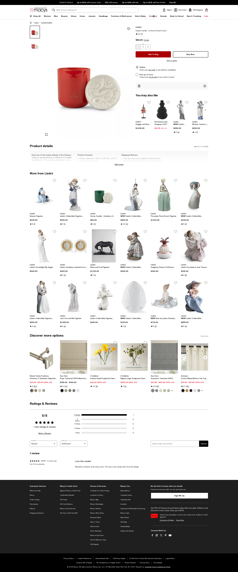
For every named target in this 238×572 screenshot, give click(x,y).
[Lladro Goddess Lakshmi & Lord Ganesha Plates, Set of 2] (73, 245)
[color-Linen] (160, 390)
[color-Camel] (186, 390)
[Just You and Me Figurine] (73, 297)
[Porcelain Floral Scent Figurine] (164, 194)
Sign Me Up (179, 496)
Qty (143, 44)
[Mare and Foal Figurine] (104, 245)
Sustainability (125, 526)
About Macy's (125, 491)
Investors (123, 504)
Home (36, 22)
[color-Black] (61, 390)
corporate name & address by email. (157, 567)
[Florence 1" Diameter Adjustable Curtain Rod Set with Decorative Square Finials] (43, 357)
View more (119, 164)
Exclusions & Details (167, 520)
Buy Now (190, 54)
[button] (81, 82)
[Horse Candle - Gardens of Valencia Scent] (104, 194)
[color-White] (77, 390)
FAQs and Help (35, 491)
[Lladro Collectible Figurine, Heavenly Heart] (104, 297)
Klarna (32, 495)
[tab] (35, 32)
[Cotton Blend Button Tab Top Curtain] (194, 357)
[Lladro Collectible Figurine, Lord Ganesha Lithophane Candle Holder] (134, 297)
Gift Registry (94, 544)
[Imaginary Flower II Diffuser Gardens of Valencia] (164, 245)
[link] (144, 125)
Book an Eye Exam (97, 535)
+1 (202, 390)
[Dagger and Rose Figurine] (144, 110)
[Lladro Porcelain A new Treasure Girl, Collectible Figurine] (194, 245)
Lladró (139, 27)
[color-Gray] (156, 390)
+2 (172, 390)
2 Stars (77, 428)
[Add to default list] (149, 102)
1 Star (77, 433)
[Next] (205, 110)
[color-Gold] (35, 390)
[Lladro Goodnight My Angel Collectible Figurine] (43, 245)
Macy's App (94, 500)
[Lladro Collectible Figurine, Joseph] (134, 194)
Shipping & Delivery (37, 513)
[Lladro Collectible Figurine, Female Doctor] (181, 110)
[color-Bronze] (31, 390)
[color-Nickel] (39, 390)
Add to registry (172, 60)
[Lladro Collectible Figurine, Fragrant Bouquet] (194, 297)
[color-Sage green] (65, 390)
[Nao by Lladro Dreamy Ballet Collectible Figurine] (164, 297)
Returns (32, 508)
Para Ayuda (34, 504)
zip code (151, 70)
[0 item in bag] (206, 9)
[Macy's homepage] (31, 23)
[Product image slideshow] (88, 82)
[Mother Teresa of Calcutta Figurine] (200, 110)
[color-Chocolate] (190, 390)
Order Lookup (34, 500)
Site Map (123, 522)
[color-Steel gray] (73, 390)
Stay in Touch (95, 522)
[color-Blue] (152, 390)
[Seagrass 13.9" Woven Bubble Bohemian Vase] (162, 110)
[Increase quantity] (148, 46)
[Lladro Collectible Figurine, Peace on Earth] (73, 194)
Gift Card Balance (66, 504)
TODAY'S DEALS (66, 2)
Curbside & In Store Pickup (99, 491)
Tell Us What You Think (98, 540)
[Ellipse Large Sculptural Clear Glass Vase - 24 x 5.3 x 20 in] (134, 357)
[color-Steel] (69, 390)
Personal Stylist (95, 517)
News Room (124, 517)
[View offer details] (172, 86)
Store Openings (95, 531)
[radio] (32, 391)
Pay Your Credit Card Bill (68, 513)
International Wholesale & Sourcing (132, 508)
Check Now (180, 520)
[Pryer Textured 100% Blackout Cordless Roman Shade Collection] (73, 357)
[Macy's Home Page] (38, 9)
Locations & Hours (96, 495)
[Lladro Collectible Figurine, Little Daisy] (194, 194)
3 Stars (77, 424)
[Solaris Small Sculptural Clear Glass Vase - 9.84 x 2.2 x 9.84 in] (104, 357)
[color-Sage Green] (164, 390)
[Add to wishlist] (129, 29)
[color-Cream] (194, 390)
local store (153, 77)
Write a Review (44, 433)
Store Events (94, 526)
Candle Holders (46, 22)
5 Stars (77, 415)
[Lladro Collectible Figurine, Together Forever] (43, 297)
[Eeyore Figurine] (43, 194)
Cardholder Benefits (67, 495)
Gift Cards (63, 500)
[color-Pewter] (43, 390)
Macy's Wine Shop (97, 513)
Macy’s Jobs (124, 513)
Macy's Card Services (67, 508)
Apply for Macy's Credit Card (70, 491)
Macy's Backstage (96, 504)
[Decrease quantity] (138, 46)
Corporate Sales (126, 495)
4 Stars (77, 419)
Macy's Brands (95, 508)
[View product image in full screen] (46, 134)
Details (146, 40)
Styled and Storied (127, 531)
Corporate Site (125, 500)
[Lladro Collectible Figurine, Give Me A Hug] (134, 245)
